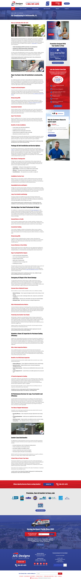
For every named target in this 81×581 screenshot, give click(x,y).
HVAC (15, 12)
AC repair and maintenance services (31, 269)
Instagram (44, 564)
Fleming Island (45, 538)
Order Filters (47, 3)
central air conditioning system (34, 102)
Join (60, 573)
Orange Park (45, 540)
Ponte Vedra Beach (35, 541)
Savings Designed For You (58, 62)
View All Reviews (52, 135)
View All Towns (40, 544)
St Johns (41, 541)
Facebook (35, 564)
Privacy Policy (57, 565)
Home (12, 12)
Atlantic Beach (30, 538)
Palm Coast (51, 540)
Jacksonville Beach (31, 540)
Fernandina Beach (37, 538)
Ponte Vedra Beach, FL (35, 210)
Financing (67, 3)
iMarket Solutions (35, 578)
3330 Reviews (60, 113)
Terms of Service (60, 565)
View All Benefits (58, 106)
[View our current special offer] (58, 30)
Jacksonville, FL (35, 43)
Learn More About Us (40, 510)
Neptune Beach (39, 540)
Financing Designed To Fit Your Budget (60, 552)
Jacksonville (50, 538)
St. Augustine (46, 541)
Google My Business (38, 564)
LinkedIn (46, 564)
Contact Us (48, 484)
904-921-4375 (33, 4)
